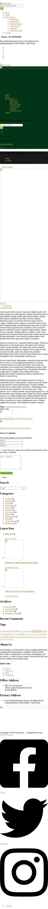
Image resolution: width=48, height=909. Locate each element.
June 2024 (9, 607)
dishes (1, 634)
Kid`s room (9, 512)
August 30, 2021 (11, 567)
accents (3, 631)
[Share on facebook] (11, 409)
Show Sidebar (7, 167)
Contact (8, 33)
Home (7, 13)
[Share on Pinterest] (18, 409)
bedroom (9, 631)
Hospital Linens (16, 24)
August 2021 (10, 609)
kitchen (44, 634)
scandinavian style (27, 637)
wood (5, 639)
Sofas (7, 519)
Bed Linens (14, 19)
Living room (10, 516)
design (7, 407)
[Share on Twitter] (13, 409)
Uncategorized (10, 521)
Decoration (9, 505)
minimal (17, 637)
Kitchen (8, 514)
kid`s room (37, 634)
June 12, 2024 (10, 539)
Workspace (9, 523)
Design (9, 308)
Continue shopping (6, 144)
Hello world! (10, 534)
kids (33, 634)
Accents (8, 160)
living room (8, 636)
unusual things (20, 407)
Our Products (10, 17)
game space (16, 634)
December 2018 (11, 613)
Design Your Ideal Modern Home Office (21, 563)
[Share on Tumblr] (16, 409)
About (7, 15)
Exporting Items (16, 30)
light (1, 637)
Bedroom (8, 501)
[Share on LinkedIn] (15, 409)
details (12, 407)
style (40, 637)
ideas (22, 634)
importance (28, 634)
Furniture (8, 510)
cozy (21, 631)
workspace (11, 639)
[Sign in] (0, 130)
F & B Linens (15, 26)
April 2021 (9, 611)
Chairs (7, 503)
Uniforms (13, 28)
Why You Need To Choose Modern (19, 591)
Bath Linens (14, 22)
